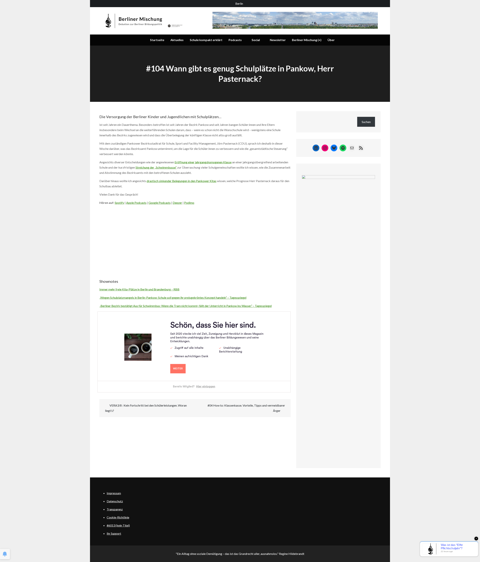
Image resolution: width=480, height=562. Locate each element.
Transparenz (115, 509)
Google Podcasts (159, 202)
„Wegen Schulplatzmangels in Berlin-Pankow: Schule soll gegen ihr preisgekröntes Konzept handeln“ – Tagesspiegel (172, 297)
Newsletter (278, 40)
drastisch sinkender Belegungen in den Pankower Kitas (181, 181)
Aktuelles (177, 40)
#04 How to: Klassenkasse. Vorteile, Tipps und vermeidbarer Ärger (246, 408)
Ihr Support (114, 533)
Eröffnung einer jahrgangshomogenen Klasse (203, 162)
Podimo (189, 202)
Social (256, 40)
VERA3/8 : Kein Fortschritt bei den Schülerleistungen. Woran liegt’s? (146, 408)
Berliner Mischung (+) (306, 40)
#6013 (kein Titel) (118, 525)
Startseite (157, 40)
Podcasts (235, 40)
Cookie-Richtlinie (118, 517)
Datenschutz (115, 501)
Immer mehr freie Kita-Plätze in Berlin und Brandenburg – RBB (139, 289)
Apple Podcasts (136, 202)
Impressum (114, 493)
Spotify (119, 202)
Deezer (177, 202)
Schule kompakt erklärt (206, 40)
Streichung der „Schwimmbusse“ (156, 167)
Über (331, 40)
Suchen (366, 122)
